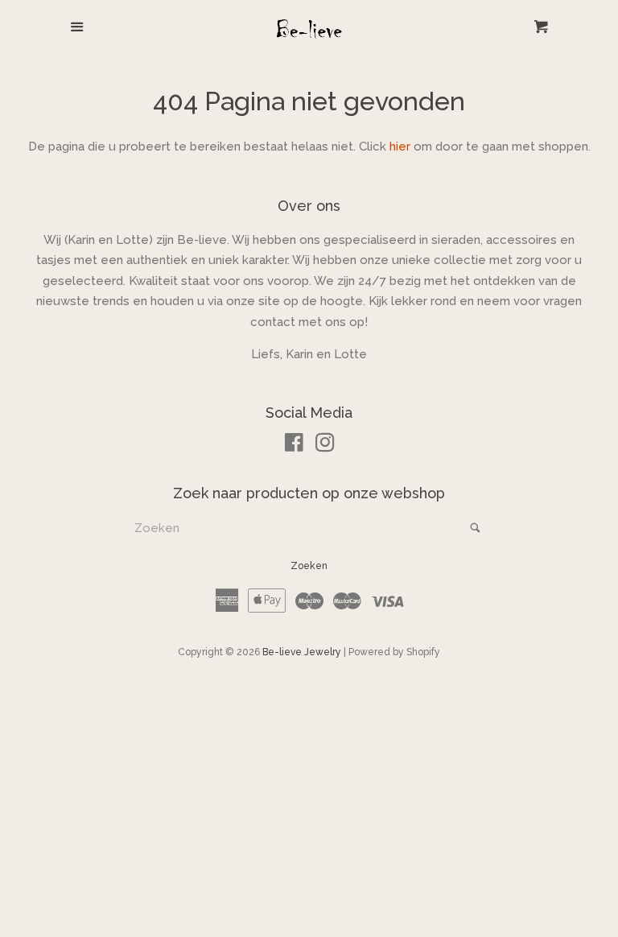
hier (399, 146)
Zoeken (309, 566)
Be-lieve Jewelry (301, 652)
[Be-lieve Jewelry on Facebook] (294, 446)
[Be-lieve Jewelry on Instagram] (325, 446)
